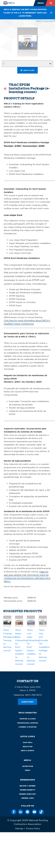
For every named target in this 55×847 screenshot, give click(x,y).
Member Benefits (27, 790)
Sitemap (19, 828)
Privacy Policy (33, 828)
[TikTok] (41, 811)
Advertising (27, 766)
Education (27, 746)
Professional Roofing (27, 723)
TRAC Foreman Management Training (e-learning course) (9, 640)
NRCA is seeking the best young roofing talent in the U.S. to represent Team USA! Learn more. (25, 12)
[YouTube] (34, 811)
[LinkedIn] (20, 811)
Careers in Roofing (27, 727)
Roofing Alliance (28, 719)
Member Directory (27, 794)
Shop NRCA (27, 742)
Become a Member (28, 786)
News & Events (27, 750)
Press (27, 770)
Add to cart (29, 70)
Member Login (27, 798)
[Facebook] (13, 811)
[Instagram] (27, 811)
